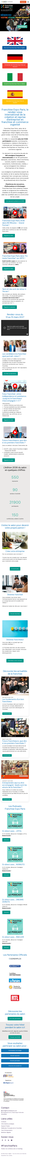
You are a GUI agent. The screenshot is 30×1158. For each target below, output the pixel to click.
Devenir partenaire (15, 1060)
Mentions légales (6, 1132)
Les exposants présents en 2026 (15, 201)
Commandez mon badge (15, 1050)
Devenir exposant (15, 1055)
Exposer (23, 2)
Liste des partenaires (15, 1018)
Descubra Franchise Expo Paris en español (15, 102)
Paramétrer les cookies (6, 1155)
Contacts (3, 1121)
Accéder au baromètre (10, 373)
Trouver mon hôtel (15, 1037)
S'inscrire (15, 17)
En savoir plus (15, 569)
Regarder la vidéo (8, 235)
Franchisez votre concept (15, 660)
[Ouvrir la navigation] (28, 2)
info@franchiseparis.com (10, 1110)
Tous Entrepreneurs (6, 1130)
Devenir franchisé (15, 614)
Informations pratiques (7, 1124)
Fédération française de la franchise (11, 1128)
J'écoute (6, 840)
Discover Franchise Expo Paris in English (14, 48)
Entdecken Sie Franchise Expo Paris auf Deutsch (15, 65)
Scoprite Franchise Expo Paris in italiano (14, 84)
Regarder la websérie (9, 307)
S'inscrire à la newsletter (15, 1066)
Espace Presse (5, 1126)
